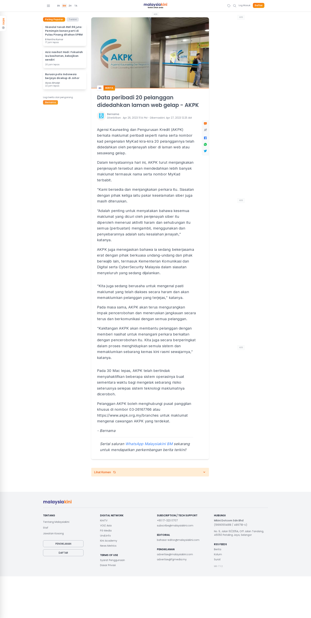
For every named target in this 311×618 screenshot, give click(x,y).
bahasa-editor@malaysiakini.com (178, 540)
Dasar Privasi (108, 565)
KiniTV (103, 520)
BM (64, 5)
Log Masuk (244, 5)
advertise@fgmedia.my (172, 559)
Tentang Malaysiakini (56, 522)
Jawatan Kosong (53, 533)
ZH (70, 5)
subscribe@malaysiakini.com (175, 525)
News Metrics (108, 546)
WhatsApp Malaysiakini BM (149, 444)
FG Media (106, 530)
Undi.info (105, 535)
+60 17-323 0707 (167, 520)
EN (58, 5)
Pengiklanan (63, 544)
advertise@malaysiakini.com (175, 554)
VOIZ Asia (106, 525)
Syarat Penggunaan (112, 560)
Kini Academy (108, 540)
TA (75, 5)
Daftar (259, 5)
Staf (45, 527)
